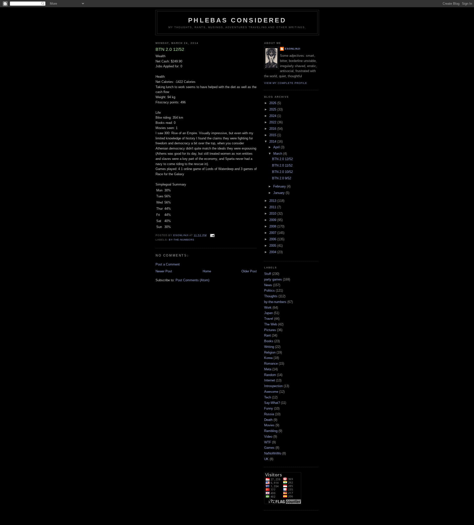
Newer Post (164, 271)
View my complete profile (285, 83)
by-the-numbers (181, 239)
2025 (273, 109)
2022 (273, 122)
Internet (269, 380)
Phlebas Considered (237, 20)
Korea (268, 358)
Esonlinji (292, 48)
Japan (268, 313)
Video (268, 436)
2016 (273, 129)
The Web (270, 324)
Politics (269, 290)
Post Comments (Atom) (192, 280)
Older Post (249, 271)
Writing (269, 347)
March (278, 153)
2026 (273, 103)
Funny (268, 408)
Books (268, 341)
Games (269, 448)
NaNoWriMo (272, 453)
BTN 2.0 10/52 (282, 172)
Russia (269, 414)
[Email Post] (212, 235)
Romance (271, 363)
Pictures (270, 330)
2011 (273, 207)
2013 (273, 201)
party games (273, 279)
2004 (273, 252)
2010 (273, 213)
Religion (270, 352)
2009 (273, 220)
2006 (273, 239)
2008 (273, 226)
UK (266, 459)
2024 (273, 116)
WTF (267, 442)
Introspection (273, 386)
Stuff (267, 274)
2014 (273, 141)
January (279, 193)
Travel (268, 318)
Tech (267, 397)
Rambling (270, 431)
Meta (267, 369)
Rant (267, 335)
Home (207, 271)
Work (268, 307)
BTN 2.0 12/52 (282, 159)
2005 (273, 245)
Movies (269, 425)
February (280, 186)
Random (270, 375)
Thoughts (270, 296)
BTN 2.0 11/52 (282, 165)
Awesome (271, 392)
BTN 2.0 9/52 (281, 178)
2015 (273, 135)
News (268, 285)
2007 (273, 233)
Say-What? (272, 403)
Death (268, 420)
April (277, 147)
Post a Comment (168, 264)
